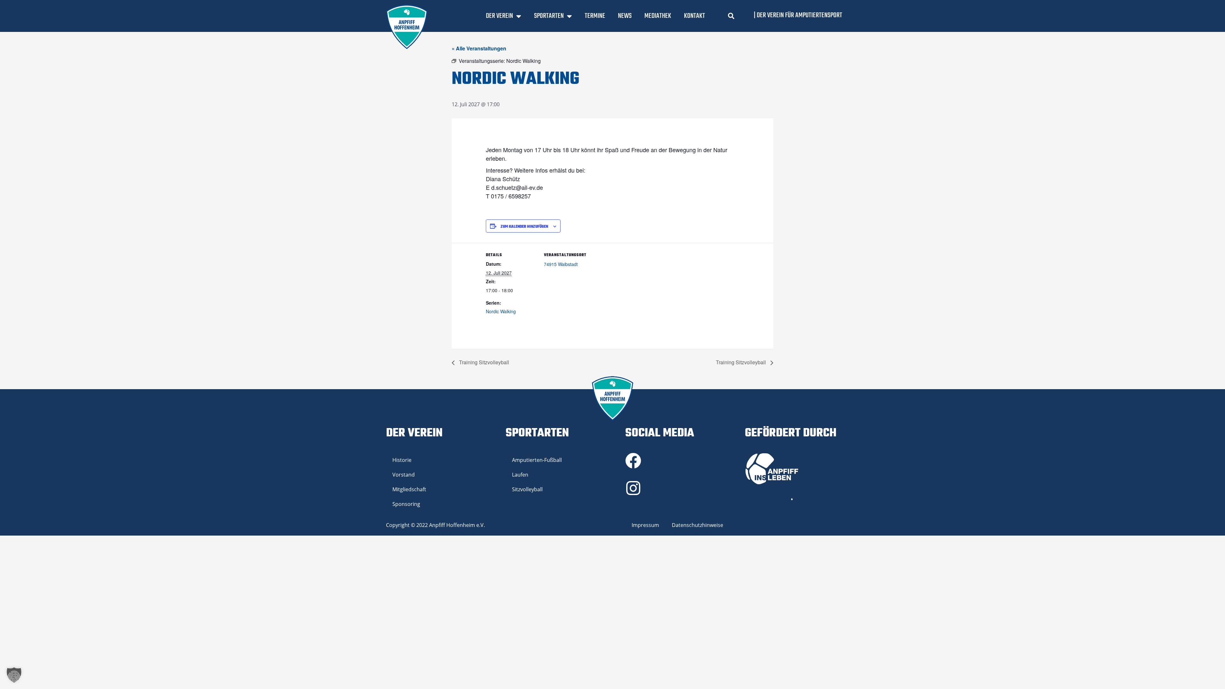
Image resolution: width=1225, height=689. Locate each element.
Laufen (520, 474)
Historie (402, 459)
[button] (731, 16)
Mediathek (657, 16)
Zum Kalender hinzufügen (524, 227)
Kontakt (694, 16)
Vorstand (403, 474)
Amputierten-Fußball (537, 459)
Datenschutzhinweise (697, 525)
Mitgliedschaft (409, 489)
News (625, 16)
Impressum (645, 525)
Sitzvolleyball (527, 489)
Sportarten (549, 16)
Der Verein (499, 16)
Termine (595, 16)
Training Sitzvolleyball (483, 362)
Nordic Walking (501, 311)
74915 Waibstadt (561, 264)
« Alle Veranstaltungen (479, 48)
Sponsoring (406, 503)
